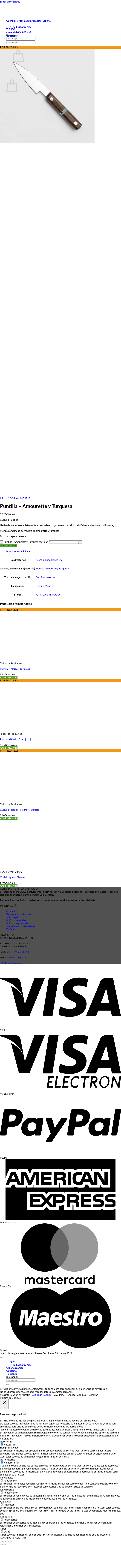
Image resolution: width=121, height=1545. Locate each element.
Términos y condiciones (18, 914)
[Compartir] (7, 1541)
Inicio (3, 498)
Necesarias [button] (6, 1441)
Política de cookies (16, 920)
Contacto (11, 911)
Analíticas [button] (5, 1501)
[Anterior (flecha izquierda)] (1, 1544)
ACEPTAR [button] (59, 1394)
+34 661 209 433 (16, 957)
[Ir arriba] (1, 1357)
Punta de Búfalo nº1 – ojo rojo (16, 739)
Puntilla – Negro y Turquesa (15, 668)
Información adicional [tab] (18, 551)
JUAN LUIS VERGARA (48, 594)
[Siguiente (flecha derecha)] (4, 1544)
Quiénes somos (14, 1367)
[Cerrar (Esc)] (10, 1541)
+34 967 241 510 (19, 951)
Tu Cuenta (11, 929)
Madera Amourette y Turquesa (52, 568)
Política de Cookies (41, 1394)
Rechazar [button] (93, 1394)
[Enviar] (7, 42)
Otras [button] (3, 1528)
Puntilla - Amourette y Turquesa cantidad (26, 541)
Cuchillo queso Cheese (12, 877)
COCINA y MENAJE (19, 498)
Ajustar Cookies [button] (77, 1394)
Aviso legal (12, 917)
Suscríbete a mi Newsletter (20, 926)
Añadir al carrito (8, 545)
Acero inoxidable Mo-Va (49, 559)
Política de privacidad (17, 923)
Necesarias (9, 1444)
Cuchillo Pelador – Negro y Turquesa (19, 809)
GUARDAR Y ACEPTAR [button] (13, 1537)
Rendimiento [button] (7, 1489)
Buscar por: (12, 35)
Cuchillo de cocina (45, 577)
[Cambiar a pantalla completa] (4, 1541)
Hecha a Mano (43, 585)
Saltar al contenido (10, 1)
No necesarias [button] (7, 1459)
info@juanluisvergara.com (14, 962)
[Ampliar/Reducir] (1, 1541)
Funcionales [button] (6, 1477)
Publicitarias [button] (7, 1516)
